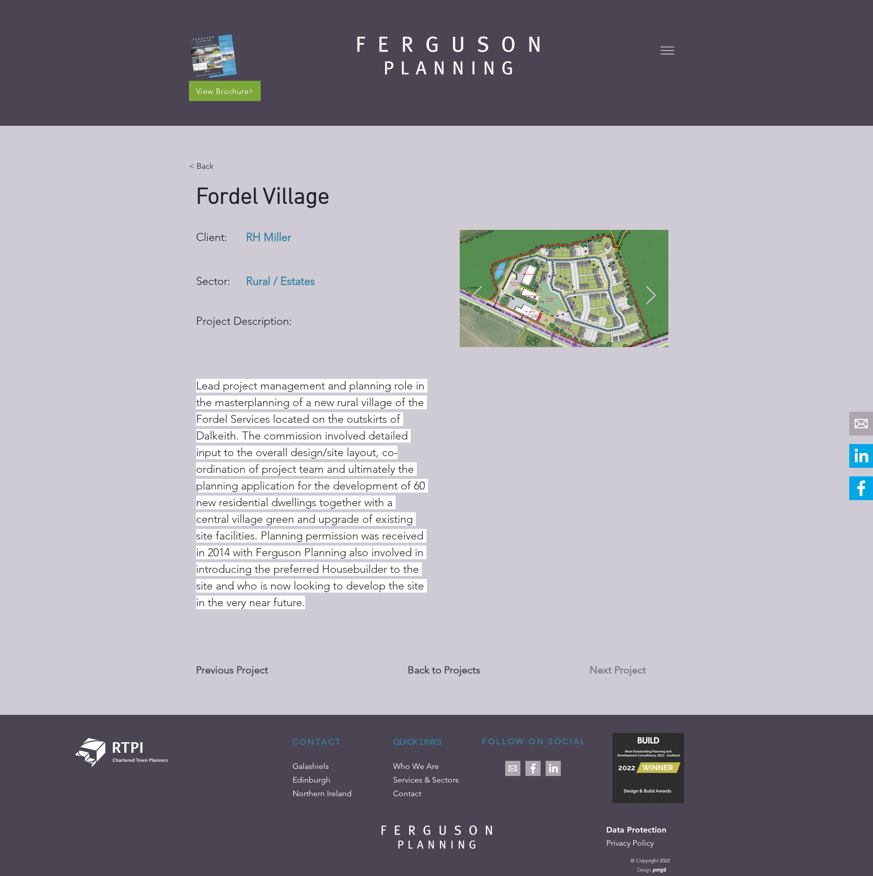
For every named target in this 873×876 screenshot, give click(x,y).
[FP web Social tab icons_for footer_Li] (553, 768)
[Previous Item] (477, 296)
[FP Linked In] (861, 456)
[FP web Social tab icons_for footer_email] (861, 423)
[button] (667, 50)
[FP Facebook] (861, 488)
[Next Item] (651, 296)
